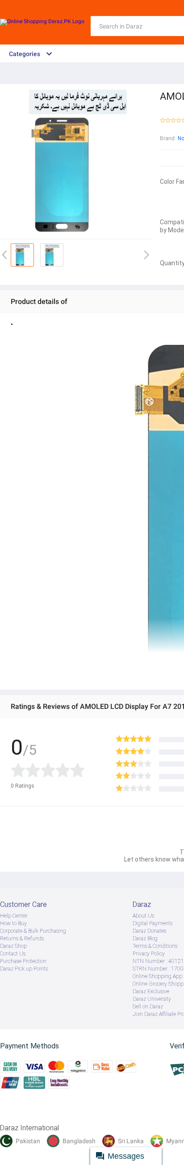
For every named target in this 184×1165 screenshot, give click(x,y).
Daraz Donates (149, 931)
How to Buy (13, 923)
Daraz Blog (145, 938)
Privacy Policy (149, 954)
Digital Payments (152, 923)
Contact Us (12, 954)
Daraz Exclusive (151, 991)
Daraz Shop (13, 946)
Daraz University (152, 999)
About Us (143, 916)
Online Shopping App (157, 976)
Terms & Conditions (155, 946)
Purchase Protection (23, 961)
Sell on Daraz (148, 1006)
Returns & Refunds (22, 938)
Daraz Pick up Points (24, 969)
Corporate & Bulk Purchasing (33, 931)
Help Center (14, 916)
